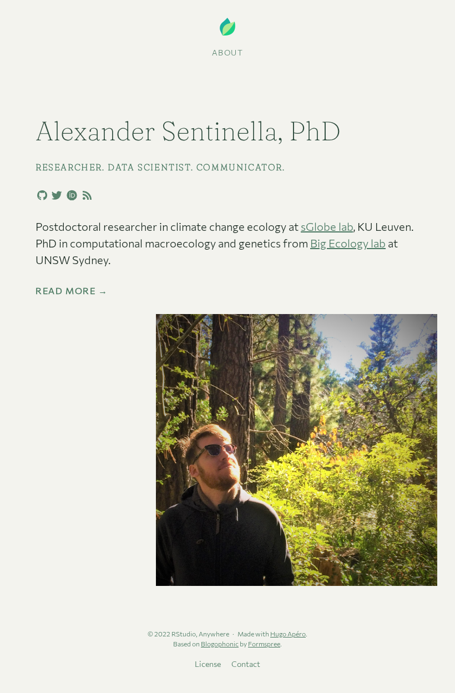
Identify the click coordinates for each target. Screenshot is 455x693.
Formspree (264, 644)
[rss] (84, 195)
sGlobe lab (327, 226)
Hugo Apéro (288, 634)
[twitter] (54, 195)
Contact (245, 664)
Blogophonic (220, 644)
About (228, 52)
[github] (40, 195)
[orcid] (69, 194)
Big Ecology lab (348, 243)
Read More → (72, 291)
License (208, 664)
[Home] (227, 27)
